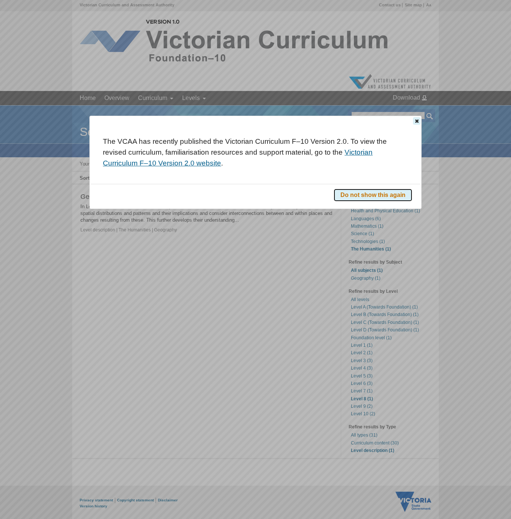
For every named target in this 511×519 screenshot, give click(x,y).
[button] (416, 121)
